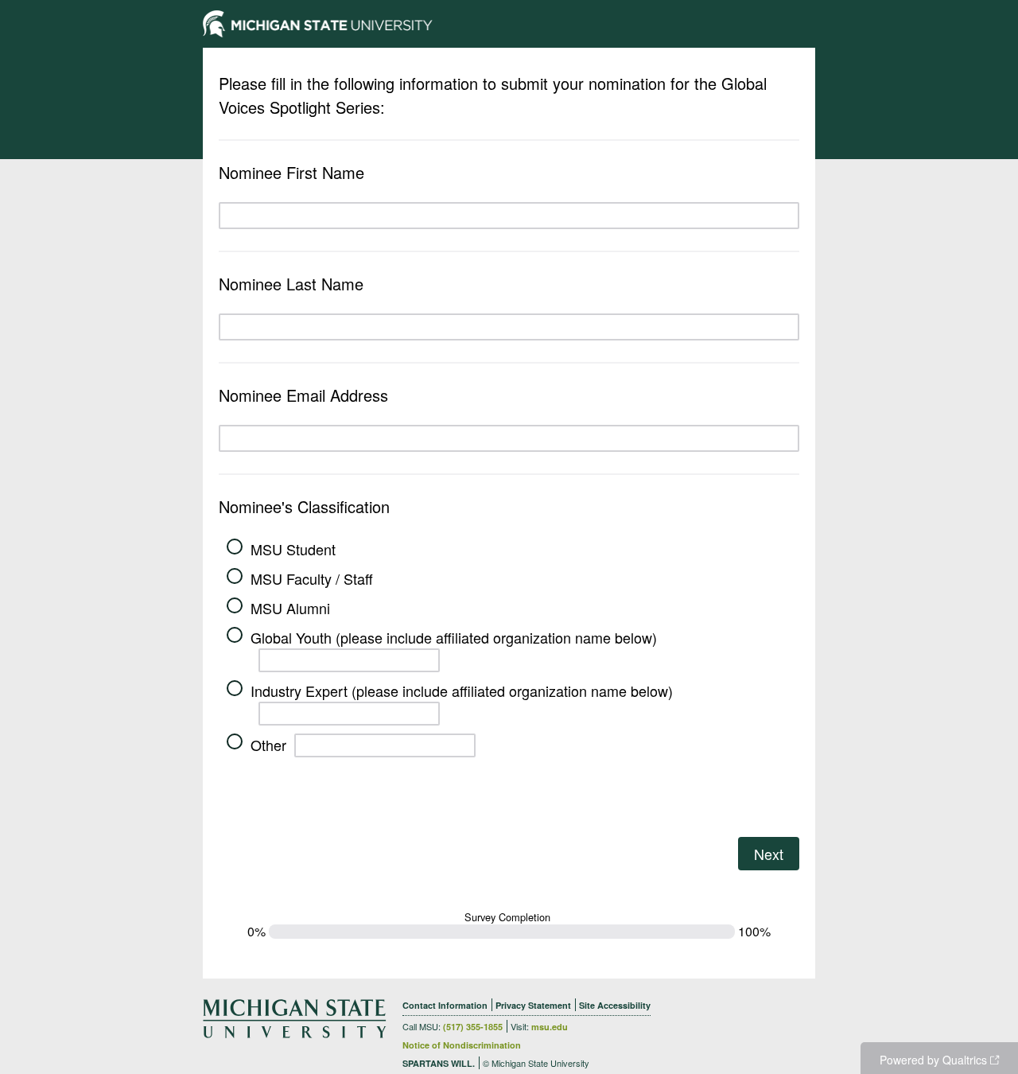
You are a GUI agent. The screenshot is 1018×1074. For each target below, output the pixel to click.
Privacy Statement (533, 1005)
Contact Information (445, 1005)
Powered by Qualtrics (933, 1060)
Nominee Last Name (291, 283)
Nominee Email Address (303, 395)
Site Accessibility (615, 1005)
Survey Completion (507, 917)
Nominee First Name (291, 172)
